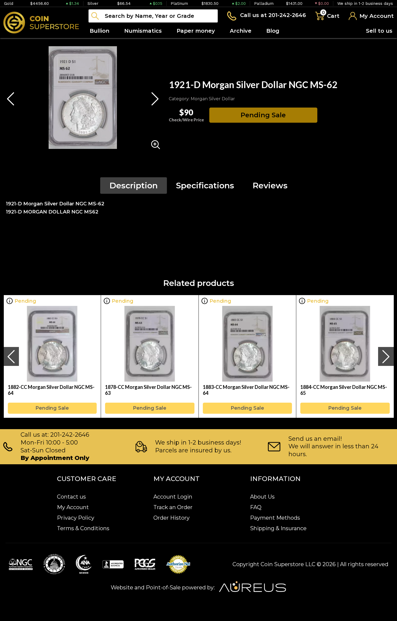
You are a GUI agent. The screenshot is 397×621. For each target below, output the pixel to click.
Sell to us (379, 31)
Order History (171, 518)
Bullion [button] (99, 31)
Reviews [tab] (270, 186)
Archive (240, 31)
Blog (272, 31)
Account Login (172, 496)
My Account (73, 507)
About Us (262, 496)
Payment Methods (275, 518)
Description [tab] (133, 186)
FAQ (255, 507)
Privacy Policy (75, 518)
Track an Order (173, 507)
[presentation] (11, 356)
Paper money (196, 31)
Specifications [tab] (205, 186)
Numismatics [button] (143, 31)
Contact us (71, 496)
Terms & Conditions (83, 528)
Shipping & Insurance (278, 528)
